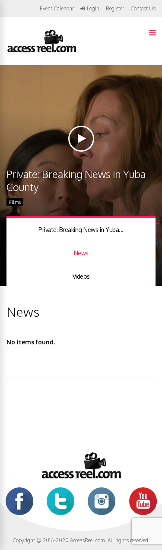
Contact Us (143, 8)
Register (115, 8)
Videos (81, 276)
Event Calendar (57, 8)
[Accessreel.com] (41, 51)
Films (15, 202)
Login (93, 8)
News (81, 253)
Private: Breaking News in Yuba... (81, 229)
